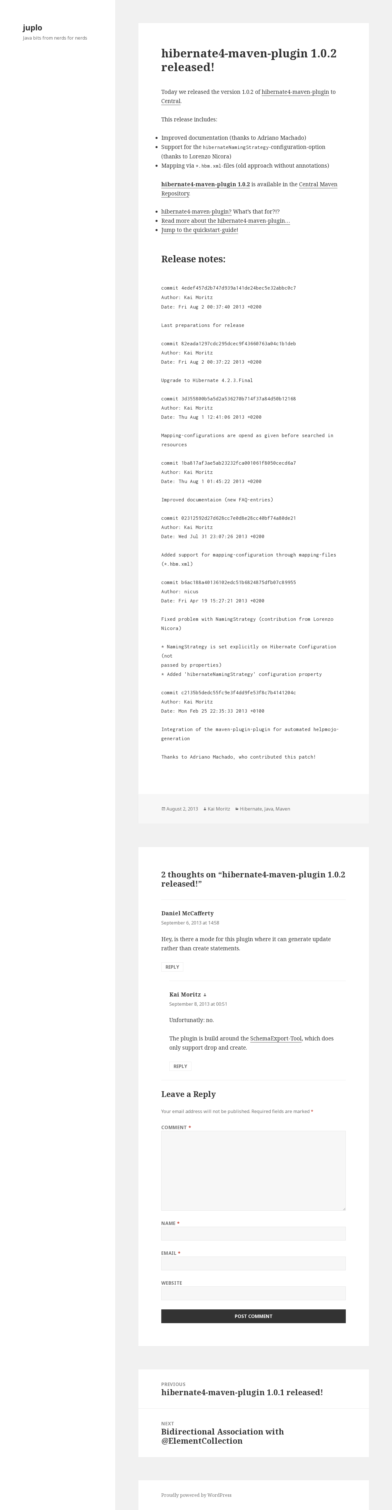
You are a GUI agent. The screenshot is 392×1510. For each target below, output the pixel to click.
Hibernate (251, 809)
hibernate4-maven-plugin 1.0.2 (205, 184)
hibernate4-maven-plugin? (196, 211)
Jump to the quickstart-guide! (199, 230)
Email (171, 1253)
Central (171, 101)
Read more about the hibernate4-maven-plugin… (225, 220)
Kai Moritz (219, 809)
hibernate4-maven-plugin (295, 92)
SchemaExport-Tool (276, 1038)
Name (170, 1223)
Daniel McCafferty (187, 913)
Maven (282, 809)
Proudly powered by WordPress (196, 1495)
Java (268, 809)
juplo (32, 27)
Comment (176, 1127)
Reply (172, 967)
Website (171, 1283)
